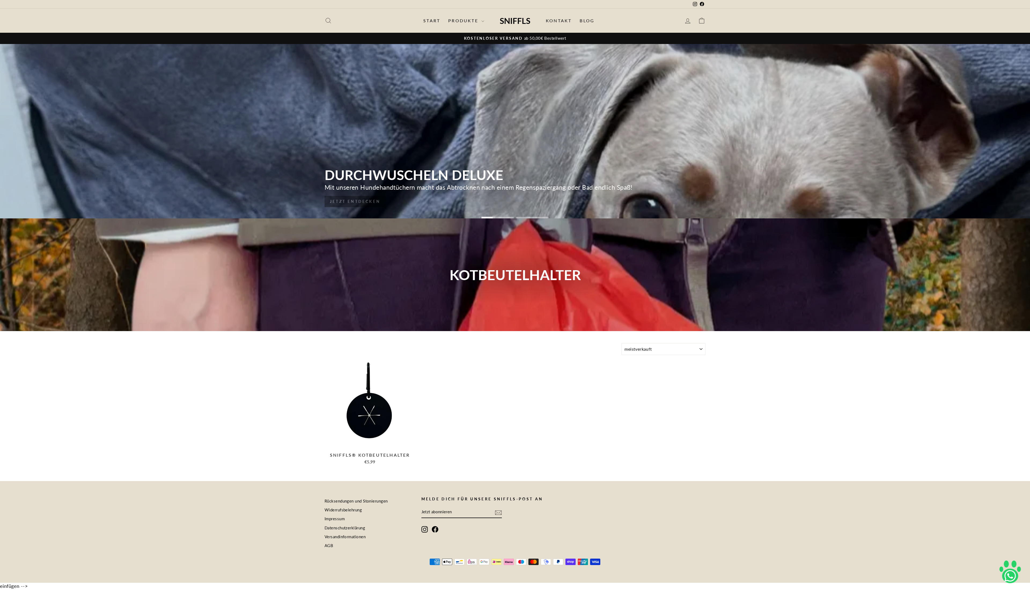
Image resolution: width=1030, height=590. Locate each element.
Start (431, 20)
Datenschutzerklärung (345, 527)
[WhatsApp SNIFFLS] (1010, 570)
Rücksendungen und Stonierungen (356, 501)
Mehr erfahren (353, 201)
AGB (329, 545)
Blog (587, 20)
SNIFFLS (515, 20)
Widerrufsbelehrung (343, 509)
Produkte (464, 20)
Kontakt (559, 20)
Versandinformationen (345, 536)
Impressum (335, 518)
